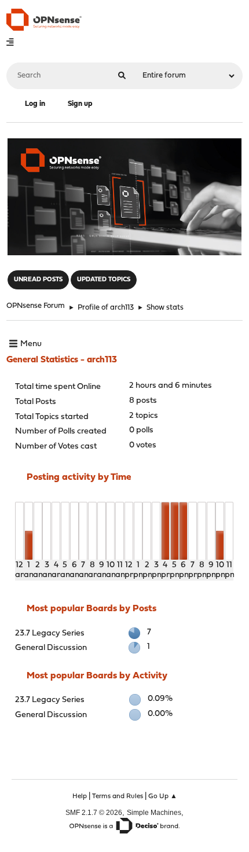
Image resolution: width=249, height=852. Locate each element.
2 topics (143, 416)
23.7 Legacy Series (50, 633)
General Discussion (51, 648)
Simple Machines (154, 812)
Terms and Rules (117, 796)
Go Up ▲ (162, 796)
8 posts (143, 400)
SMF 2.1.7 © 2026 (93, 812)
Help (79, 796)
